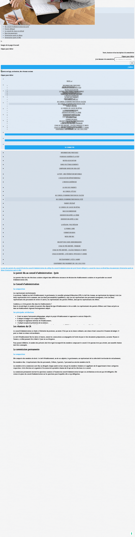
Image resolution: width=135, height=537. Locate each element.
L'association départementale (69, 178)
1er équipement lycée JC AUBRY (71, 127)
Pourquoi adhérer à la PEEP (69, 156)
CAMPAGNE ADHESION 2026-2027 (69, 168)
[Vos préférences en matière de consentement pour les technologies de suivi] (131, 533)
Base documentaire (11, 33)
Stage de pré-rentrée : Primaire (70, 246)
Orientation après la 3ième (13, 35)
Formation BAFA (71, 119)
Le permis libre (69, 229)
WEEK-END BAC (69, 236)
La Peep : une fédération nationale (71, 91)
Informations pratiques (71, 85)
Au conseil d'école (69, 191)
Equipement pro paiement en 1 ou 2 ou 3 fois (69, 263)
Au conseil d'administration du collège (71, 102)
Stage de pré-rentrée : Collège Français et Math (71, 125)
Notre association (71, 90)
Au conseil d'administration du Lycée (17, 27)
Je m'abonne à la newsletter (105, 59)
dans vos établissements (69, 164)
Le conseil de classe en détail (14, 31)
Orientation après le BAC (13, 37)
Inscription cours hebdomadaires (71, 121)
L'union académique (71, 96)
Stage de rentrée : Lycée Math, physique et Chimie (69, 254)
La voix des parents (71, 97)
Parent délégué (10, 29)
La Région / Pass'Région (71, 115)
